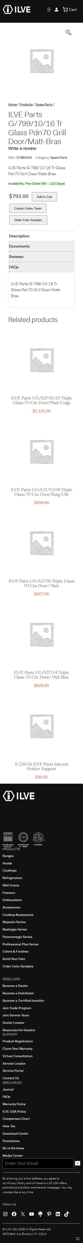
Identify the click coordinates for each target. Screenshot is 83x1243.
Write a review (22, 148)
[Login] (56, 9)
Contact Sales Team (28, 208)
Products (26, 104)
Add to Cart (44, 197)
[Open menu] (49, 9)
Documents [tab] (19, 246)
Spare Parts (44, 104)
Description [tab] (19, 235)
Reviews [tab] (16, 256)
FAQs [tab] (14, 267)
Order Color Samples (28, 220)
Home (12, 104)
